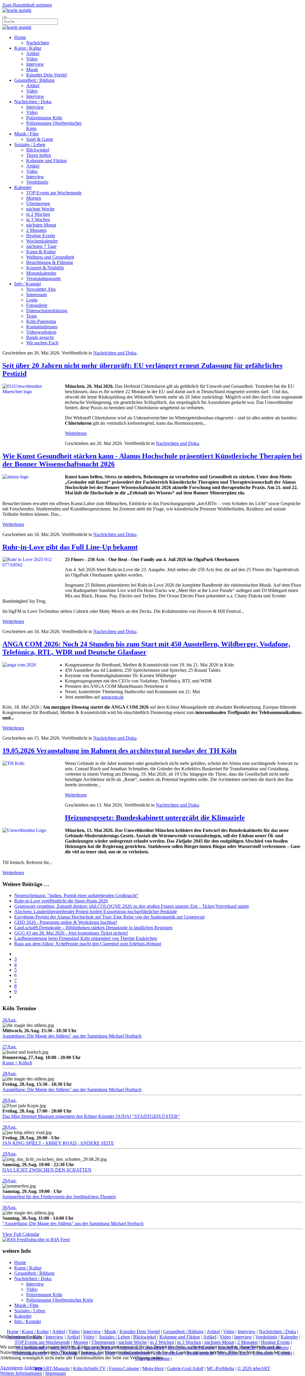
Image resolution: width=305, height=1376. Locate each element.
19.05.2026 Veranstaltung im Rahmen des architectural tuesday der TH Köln (119, 751)
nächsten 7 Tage (41, 246)
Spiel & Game (39, 139)
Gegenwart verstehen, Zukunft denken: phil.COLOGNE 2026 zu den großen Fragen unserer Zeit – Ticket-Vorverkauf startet (131, 906)
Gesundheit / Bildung (34, 80)
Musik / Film (26, 133)
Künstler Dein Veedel (46, 74)
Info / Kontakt (27, 283)
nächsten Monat (41, 224)
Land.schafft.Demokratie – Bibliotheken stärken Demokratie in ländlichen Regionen (93, 927)
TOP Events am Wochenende (54, 192)
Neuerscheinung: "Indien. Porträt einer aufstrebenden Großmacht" (76, 895)
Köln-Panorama (41, 321)
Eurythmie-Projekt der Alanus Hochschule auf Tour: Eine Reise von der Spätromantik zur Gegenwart (109, 916)
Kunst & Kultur (41, 251)
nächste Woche (40, 208)
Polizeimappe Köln (44, 117)
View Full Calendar (20, 1234)
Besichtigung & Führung (49, 262)
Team (31, 315)
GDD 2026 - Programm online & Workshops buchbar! (65, 922)
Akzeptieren (11, 1367)
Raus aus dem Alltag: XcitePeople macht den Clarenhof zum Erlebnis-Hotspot (87, 943)
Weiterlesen (76, 433)
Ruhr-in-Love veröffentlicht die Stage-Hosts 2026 (61, 900)
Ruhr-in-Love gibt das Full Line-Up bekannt (70, 547)
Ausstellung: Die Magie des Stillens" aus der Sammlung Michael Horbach (71, 1035)
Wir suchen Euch (42, 342)
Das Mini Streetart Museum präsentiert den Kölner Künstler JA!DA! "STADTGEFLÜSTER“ (91, 1116)
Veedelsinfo (37, 182)
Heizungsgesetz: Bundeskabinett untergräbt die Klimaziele (155, 817)
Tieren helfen (38, 155)
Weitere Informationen (21, 1373)
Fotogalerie (36, 305)
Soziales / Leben (29, 144)
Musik (32, 69)
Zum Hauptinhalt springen (27, 4)
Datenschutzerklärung (46, 310)
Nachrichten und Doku (114, 352)
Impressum (36, 294)
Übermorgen (38, 203)
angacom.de (112, 696)
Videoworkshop (41, 332)
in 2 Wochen (38, 214)
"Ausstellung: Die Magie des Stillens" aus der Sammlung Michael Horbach (73, 1223)
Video (32, 58)
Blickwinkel (37, 149)
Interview (35, 64)
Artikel (32, 53)
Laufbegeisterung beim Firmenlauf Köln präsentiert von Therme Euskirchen (85, 938)
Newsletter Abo (41, 289)
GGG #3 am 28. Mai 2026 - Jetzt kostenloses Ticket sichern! (71, 932)
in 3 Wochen (38, 219)
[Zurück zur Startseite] (16, 10)
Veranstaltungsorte (43, 278)
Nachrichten (37, 42)
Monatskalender (41, 273)
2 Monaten (36, 230)
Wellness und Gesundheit (50, 257)
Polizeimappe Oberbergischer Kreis (59, 1299)
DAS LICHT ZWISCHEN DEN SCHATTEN (46, 1169)
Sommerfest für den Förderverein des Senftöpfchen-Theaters (59, 1196)
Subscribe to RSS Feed (48, 1239)
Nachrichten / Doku (33, 101)
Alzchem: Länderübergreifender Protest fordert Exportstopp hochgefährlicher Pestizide (95, 911)
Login (32, 299)
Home (20, 37)
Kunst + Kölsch (17, 1062)
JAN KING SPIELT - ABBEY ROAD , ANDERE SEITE (58, 1143)
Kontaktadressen (41, 326)
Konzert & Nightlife (45, 267)
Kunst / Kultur (27, 48)
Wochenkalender (42, 240)
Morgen (33, 198)
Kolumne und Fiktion (46, 160)
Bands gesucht (40, 337)
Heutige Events (40, 235)
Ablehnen (33, 1367)
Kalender (23, 187)
